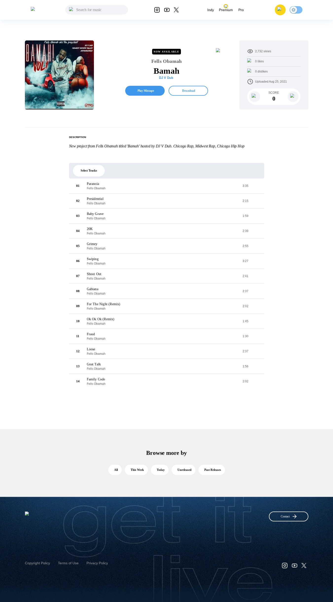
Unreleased (184, 470)
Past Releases (212, 470)
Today (161, 470)
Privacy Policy (97, 563)
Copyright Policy (37, 563)
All (116, 470)
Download (188, 90)
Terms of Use (68, 563)
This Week (137, 470)
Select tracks (89, 170)
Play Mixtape (146, 90)
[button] (280, 9)
